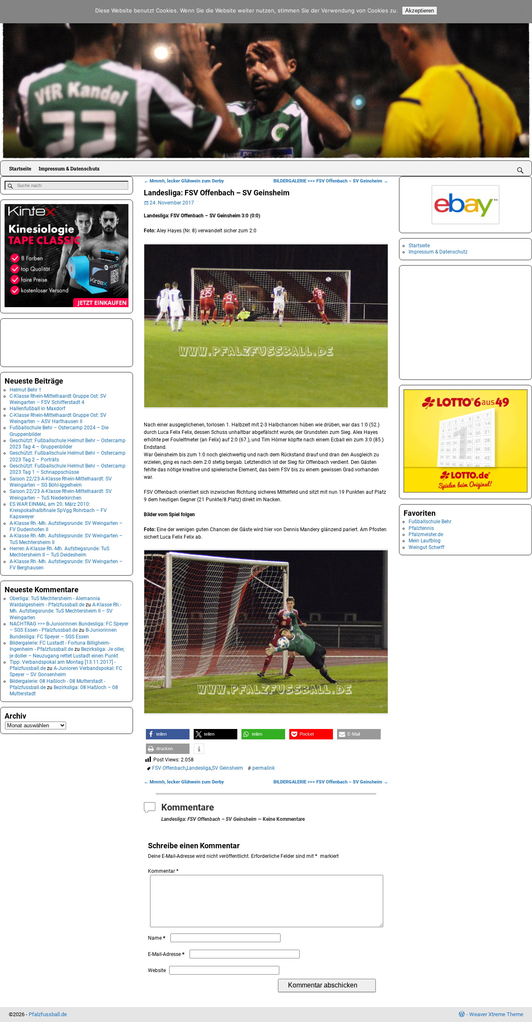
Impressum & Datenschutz (69, 168)
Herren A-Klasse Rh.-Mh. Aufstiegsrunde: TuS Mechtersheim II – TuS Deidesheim (59, 552)
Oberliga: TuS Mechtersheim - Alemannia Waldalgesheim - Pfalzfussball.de (55, 602)
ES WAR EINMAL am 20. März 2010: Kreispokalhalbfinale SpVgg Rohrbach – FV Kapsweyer (58, 510)
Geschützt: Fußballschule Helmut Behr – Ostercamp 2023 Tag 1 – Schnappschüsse (68, 469)
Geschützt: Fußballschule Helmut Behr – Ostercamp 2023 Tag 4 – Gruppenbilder (68, 444)
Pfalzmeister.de (426, 534)
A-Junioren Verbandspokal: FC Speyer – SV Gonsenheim (66, 671)
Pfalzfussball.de (48, 1014)
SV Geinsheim (227, 768)
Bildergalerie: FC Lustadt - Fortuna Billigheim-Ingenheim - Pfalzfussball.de (60, 646)
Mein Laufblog (425, 541)
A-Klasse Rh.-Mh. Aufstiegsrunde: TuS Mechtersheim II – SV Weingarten (65, 611)
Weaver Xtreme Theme (496, 1014)
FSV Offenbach (169, 768)
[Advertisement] (46, 341)
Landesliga (199, 768)
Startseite (20, 168)
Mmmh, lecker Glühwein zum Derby (184, 181)
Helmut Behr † (26, 390)
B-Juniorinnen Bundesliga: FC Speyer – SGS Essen (63, 633)
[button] (168, 734)
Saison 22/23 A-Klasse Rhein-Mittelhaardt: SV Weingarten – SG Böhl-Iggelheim (61, 482)
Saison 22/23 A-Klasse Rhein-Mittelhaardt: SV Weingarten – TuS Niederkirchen (61, 494)
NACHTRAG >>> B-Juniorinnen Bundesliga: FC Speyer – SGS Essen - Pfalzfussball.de (69, 627)
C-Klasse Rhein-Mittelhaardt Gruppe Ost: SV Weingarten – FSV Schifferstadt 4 (58, 399)
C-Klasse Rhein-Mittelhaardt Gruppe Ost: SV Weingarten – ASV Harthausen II (58, 418)
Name (156, 938)
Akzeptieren (419, 10)
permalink (263, 768)
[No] (521, 11)
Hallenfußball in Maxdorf (37, 408)
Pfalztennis (421, 528)
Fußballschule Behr (430, 522)
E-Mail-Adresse (166, 954)
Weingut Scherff (426, 547)
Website (157, 970)
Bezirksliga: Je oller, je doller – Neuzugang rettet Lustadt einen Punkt (67, 652)
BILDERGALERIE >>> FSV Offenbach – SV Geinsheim (330, 181)
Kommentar (163, 871)
